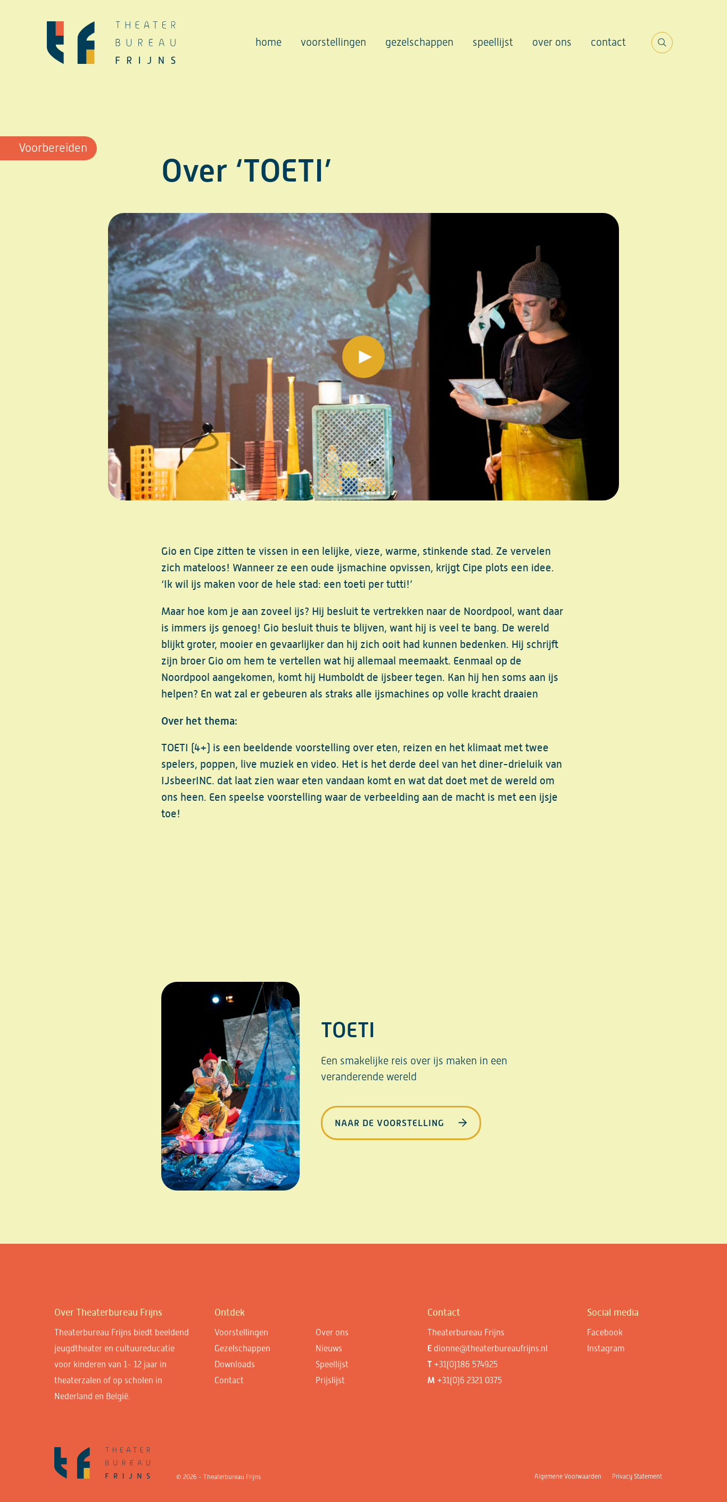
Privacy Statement (637, 1476)
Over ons (552, 42)
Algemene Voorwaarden (567, 1476)
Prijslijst (330, 1380)
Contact (608, 42)
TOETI (348, 1030)
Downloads (234, 1364)
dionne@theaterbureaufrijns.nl (491, 1348)
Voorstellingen (333, 42)
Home (268, 42)
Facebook (605, 1332)
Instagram (606, 1348)
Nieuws (329, 1348)
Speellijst (493, 42)
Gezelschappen (419, 42)
